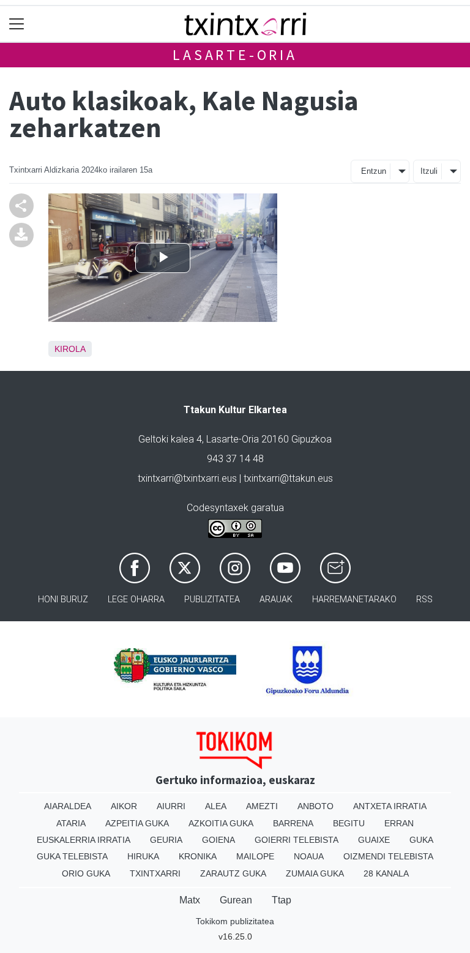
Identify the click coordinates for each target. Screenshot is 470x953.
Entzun (373, 171)
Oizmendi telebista (388, 856)
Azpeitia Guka (137, 823)
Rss (424, 599)
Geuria (166, 840)
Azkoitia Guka (220, 823)
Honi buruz (63, 599)
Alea (215, 806)
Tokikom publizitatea (235, 921)
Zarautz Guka (233, 873)
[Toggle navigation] (17, 24)
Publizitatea (212, 599)
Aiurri (171, 806)
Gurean (236, 900)
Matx (189, 900)
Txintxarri (155, 873)
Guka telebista (72, 856)
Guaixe (374, 840)
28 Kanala (386, 873)
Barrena (293, 823)
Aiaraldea (67, 806)
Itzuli (429, 171)
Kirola (70, 349)
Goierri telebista (296, 840)
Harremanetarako (354, 599)
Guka (421, 840)
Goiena (218, 840)
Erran (399, 823)
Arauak (276, 599)
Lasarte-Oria (235, 54)
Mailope (255, 856)
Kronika (198, 856)
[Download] (21, 234)
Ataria (71, 823)
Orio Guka (86, 873)
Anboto (315, 806)
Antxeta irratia (390, 806)
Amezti (262, 806)
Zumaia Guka (315, 873)
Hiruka (143, 856)
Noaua (309, 856)
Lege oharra (136, 599)
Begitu (349, 823)
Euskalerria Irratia (83, 840)
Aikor (124, 806)
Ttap (281, 900)
